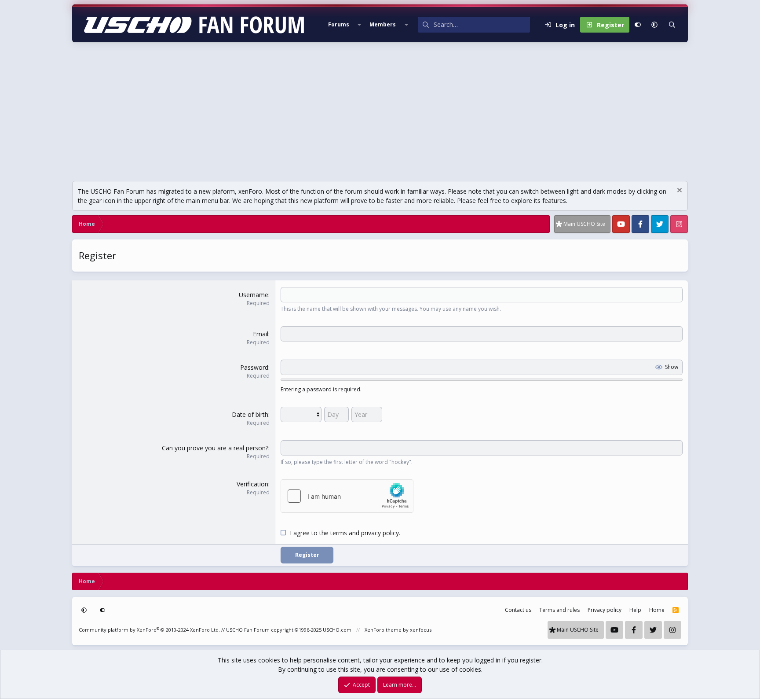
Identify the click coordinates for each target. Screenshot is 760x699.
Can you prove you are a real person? (215, 448)
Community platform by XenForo (149, 629)
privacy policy (380, 533)
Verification (252, 484)
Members (382, 24)
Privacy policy (604, 610)
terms (338, 533)
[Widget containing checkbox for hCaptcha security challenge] (347, 496)
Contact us (518, 610)
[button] (359, 25)
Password (254, 367)
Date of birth (250, 414)
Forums (338, 24)
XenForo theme (383, 629)
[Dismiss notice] (678, 191)
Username (253, 295)
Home (657, 610)
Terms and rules (559, 610)
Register (307, 555)
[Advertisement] (380, 108)
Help (635, 610)
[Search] (672, 25)
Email (260, 334)
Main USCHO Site (584, 224)
